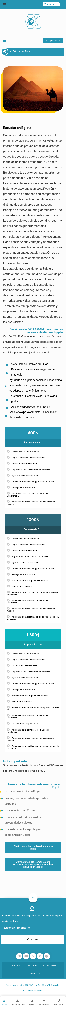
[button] (4, 4)
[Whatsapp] (33, 956)
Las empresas (49, 966)
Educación (17, 966)
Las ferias (32, 966)
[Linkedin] (19, 956)
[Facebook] (47, 956)
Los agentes (34, 973)
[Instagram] (40, 956)
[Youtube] (26, 956)
